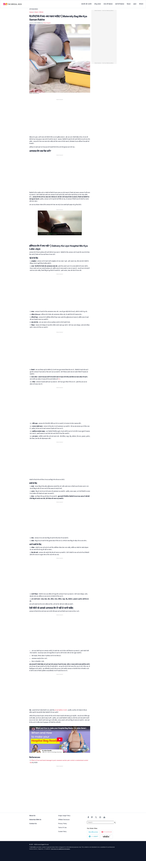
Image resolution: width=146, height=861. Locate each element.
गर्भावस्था (41, 12)
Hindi (36, 12)
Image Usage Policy (64, 815)
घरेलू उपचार (97, 4)
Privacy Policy (62, 823)
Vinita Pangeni (47, 22)
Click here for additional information (60, 849)
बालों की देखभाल (119, 4)
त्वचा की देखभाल (108, 4)
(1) (59, 379)
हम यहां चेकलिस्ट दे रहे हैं (61, 710)
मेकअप (129, 4)
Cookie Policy (62, 831)
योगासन (141, 4)
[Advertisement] (59, 113)
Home (31, 12)
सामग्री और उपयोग (86, 4)
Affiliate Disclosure (64, 819)
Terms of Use (62, 827)
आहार (134, 4)
